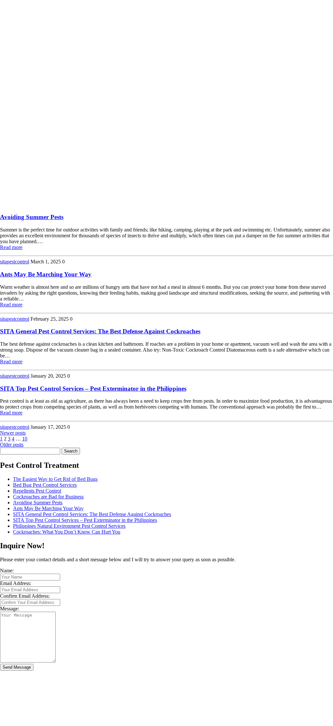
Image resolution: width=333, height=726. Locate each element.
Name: (7, 570)
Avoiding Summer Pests (31, 217)
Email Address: (15, 583)
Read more (11, 247)
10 (24, 438)
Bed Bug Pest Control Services (45, 485)
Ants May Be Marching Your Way (45, 274)
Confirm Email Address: (25, 596)
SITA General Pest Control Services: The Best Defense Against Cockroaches (100, 331)
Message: (9, 608)
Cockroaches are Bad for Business (48, 496)
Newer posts (13, 433)
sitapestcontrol (14, 261)
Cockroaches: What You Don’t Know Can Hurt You (66, 532)
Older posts (11, 444)
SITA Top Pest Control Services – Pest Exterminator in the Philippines (93, 388)
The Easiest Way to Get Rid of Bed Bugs (55, 479)
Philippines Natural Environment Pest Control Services (69, 526)
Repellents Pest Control (37, 491)
